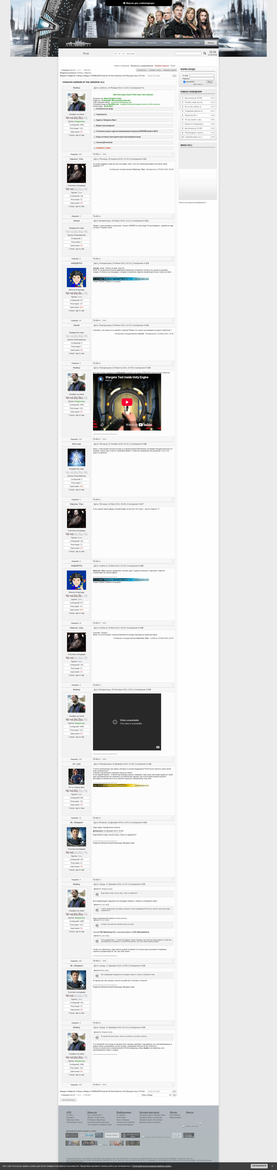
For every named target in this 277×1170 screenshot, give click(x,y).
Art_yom (77, 764)
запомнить (190, 82)
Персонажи (121, 1117)
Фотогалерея (175, 1115)
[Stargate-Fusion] (188, 1137)
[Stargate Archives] (111, 1137)
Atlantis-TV (91, 1117)
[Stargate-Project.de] (176, 1137)
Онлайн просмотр (149, 1112)
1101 (81, 128)
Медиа (197, 43)
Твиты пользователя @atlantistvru (192, 202)
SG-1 (89, 1115)
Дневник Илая (106, 1125)
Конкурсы (70, 1117)
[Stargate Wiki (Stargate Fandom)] (155, 1137)
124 (147, 325)
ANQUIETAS (76, 263)
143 (80, 154)
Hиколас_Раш (76, 159)
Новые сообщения (121, 66)
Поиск (172, 66)
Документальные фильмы (150, 1122)
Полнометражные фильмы (98, 1122)
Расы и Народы (123, 1120)
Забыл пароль (198, 84)
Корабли (131, 1122)
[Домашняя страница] (104, 154)
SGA (94, 1115)
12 (80, 818)
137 (81, 304)
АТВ (68, 1112)
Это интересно (93, 1125)
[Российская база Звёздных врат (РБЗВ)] (88, 1145)
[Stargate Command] (71, 1137)
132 (81, 801)
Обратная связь (73, 1120)
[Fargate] (116, 1145)
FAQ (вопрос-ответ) (74, 1122)
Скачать (167, 43)
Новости (134, 43)
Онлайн (182, 43)
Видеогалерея (175, 1117)
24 (80, 320)
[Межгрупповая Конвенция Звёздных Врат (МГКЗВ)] (72, 1145)
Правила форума (162, 66)
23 (81, 199)
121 (145, 159)
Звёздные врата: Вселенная (150, 1120)
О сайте (69, 1115)
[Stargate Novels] (130, 1137)
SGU (100, 1115)
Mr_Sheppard (76, 822)
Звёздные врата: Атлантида (150, 1117)
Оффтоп (72, 76)
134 (143, 966)
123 (147, 263)
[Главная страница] (78, 43)
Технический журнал (125, 1125)
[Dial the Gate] (98, 1137)
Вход (86, 53)
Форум (211, 43)
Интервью (91, 1120)
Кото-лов (76, 444)
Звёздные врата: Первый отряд (152, 1115)
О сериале (117, 43)
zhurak (76, 221)
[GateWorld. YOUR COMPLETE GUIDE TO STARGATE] (86, 1137)
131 (149, 764)
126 (145, 444)
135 (143, 1027)
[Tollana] (102, 1145)
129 (141, 628)
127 (141, 504)
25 (81, 863)
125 (149, 368)
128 (141, 566)
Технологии (121, 1122)
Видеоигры (101, 1120)
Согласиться (259, 1166)
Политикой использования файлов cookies (151, 1166)
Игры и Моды (83, 76)
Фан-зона (100, 1117)
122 (146, 221)
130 (149, 689)
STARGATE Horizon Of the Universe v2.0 (108, 76)
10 (88, 70)
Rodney (80, 73)
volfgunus (87, 73)
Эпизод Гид (151, 43)
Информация (124, 1112)
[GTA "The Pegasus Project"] (132, 1145)
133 (143, 884)
